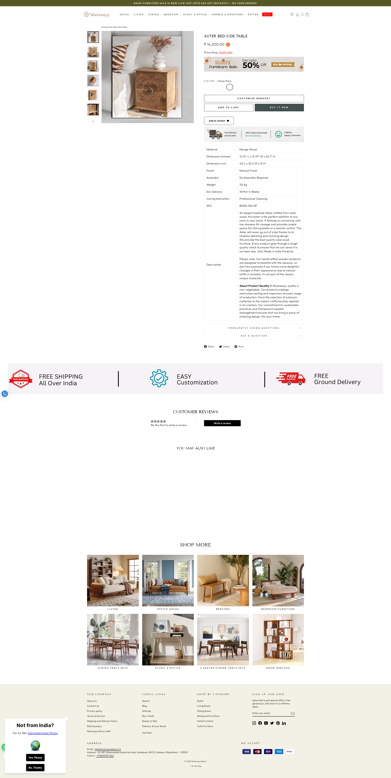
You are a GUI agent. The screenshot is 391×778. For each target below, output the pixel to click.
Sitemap (146, 711)
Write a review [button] (222, 423)
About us (92, 700)
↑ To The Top (195, 766)
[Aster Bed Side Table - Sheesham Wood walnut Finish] (114, 520)
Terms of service (96, 716)
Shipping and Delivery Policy (102, 721)
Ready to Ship (149, 721)
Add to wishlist (217, 120)
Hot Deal (147, 732)
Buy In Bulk (148, 716)
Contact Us (93, 705)
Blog (144, 705)
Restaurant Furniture (208, 716)
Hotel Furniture (205, 721)
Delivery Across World (154, 726)
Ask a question (254, 335)
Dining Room (204, 711)
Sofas (125, 14)
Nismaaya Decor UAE (99, 731)
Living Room (204, 705)
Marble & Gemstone (228, 14)
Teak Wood (208, 87)
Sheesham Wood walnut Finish (222, 87)
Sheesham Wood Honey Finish (215, 87)
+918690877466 (105, 755)
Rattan (254, 14)
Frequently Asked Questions (253, 328)
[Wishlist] (291, 14)
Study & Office (195, 14)
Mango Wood (230, 87)
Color (217, 81)
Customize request (254, 98)
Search (146, 700)
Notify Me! (226, 52)
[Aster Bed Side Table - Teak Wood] (106, 520)
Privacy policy (94, 711)
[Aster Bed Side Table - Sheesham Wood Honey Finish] (110, 520)
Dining (154, 14)
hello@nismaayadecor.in (108, 749)
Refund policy (94, 726)
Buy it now (279, 107)
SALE (267, 14)
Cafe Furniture (205, 726)
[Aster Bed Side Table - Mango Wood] (119, 520)
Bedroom (172, 14)
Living (139, 14)
